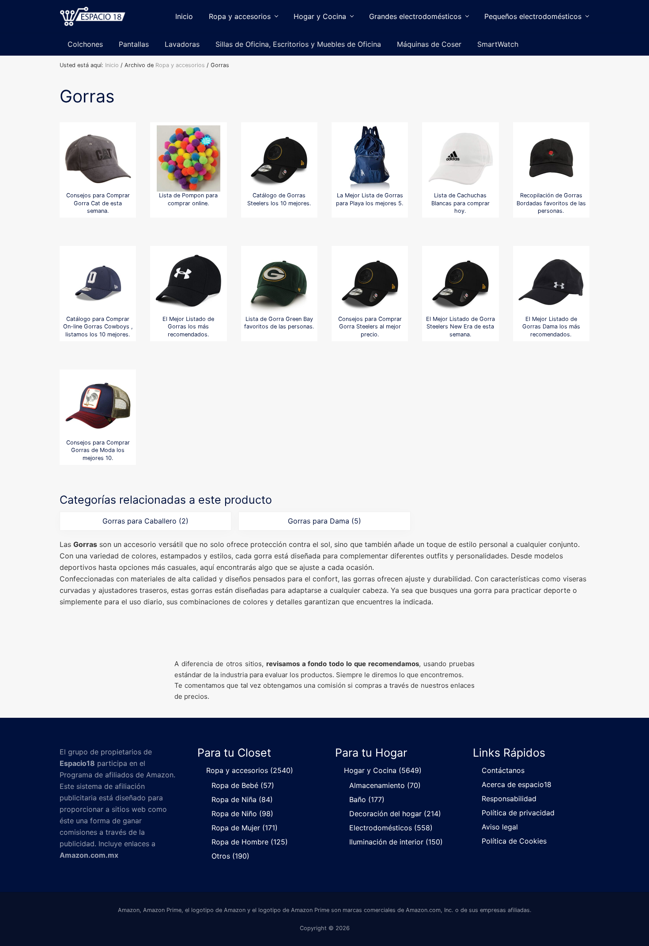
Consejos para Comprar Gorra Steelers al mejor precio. (370, 327)
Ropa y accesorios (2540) (249, 770)
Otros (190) (230, 856)
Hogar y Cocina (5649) (383, 770)
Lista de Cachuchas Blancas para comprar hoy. (460, 203)
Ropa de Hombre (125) (249, 841)
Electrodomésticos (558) (391, 827)
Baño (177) (367, 799)
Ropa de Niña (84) (242, 799)
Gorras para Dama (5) (324, 520)
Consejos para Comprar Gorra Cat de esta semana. (98, 203)
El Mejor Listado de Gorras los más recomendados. (188, 327)
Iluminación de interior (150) (396, 841)
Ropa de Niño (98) (242, 813)
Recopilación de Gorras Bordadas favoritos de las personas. (551, 203)
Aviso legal (500, 826)
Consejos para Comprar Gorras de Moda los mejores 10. (98, 450)
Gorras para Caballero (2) (145, 520)
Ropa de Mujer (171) (244, 827)
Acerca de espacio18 (516, 784)
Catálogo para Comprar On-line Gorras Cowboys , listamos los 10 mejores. (98, 327)
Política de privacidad (518, 812)
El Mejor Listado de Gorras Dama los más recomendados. (551, 327)
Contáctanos (503, 770)
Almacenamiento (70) (385, 785)
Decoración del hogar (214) (395, 813)
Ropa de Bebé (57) (242, 785)
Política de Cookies (514, 841)
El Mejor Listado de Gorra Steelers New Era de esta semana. (460, 327)
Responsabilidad (509, 798)
